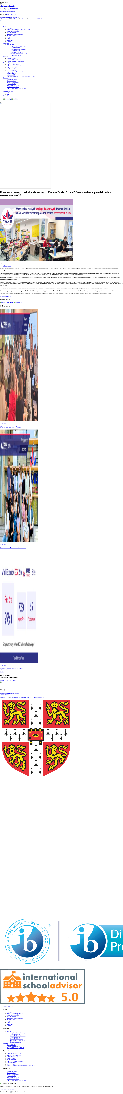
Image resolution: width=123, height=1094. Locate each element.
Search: (2, 2)
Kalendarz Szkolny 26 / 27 (14, 65)
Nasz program (10, 44)
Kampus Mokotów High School (15, 61)
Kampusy (5, 56)
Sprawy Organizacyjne (9, 62)
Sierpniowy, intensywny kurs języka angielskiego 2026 (21, 76)
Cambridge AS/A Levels (16, 52)
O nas (4, 26)
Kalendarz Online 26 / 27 (13, 67)
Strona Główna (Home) (9, 1006)
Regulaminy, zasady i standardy (15, 72)
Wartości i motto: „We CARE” (15, 32)
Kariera (9, 41)
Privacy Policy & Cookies (7, 1089)
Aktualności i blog (8, 91)
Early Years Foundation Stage (18, 46)
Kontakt (5, 96)
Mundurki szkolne (11, 70)
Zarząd (8, 37)
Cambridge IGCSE (15, 50)
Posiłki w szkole (11, 69)
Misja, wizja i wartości (13, 31)
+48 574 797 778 (4, 694)
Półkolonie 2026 (11, 75)
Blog (8, 94)
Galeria (9, 38)
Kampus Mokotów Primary (14, 59)
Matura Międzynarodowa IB (17, 1040)
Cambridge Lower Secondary (18, 49)
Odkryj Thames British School (15, 1013)
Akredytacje (10, 40)
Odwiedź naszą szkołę (12, 82)
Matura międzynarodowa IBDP (18, 53)
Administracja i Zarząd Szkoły (15, 34)
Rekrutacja (6, 78)
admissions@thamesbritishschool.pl (9, 17)
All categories (7, 266)
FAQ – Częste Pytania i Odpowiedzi (16, 88)
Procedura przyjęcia (12, 79)
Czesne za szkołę (11, 81)
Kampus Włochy (11, 58)
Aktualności (10, 93)
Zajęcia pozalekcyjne (15, 55)
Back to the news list (5, 296)
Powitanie (9, 28)
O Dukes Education (12, 35)
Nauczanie (6, 43)
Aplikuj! (2, 672)
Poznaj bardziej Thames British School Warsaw (19, 29)
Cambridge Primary (15, 47)
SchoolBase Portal (11, 73)
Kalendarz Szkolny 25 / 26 (14, 64)
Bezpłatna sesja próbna (13, 87)
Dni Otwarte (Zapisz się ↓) (14, 85)
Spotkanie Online (11, 84)
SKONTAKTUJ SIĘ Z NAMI (8, 680)
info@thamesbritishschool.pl (7, 11)
